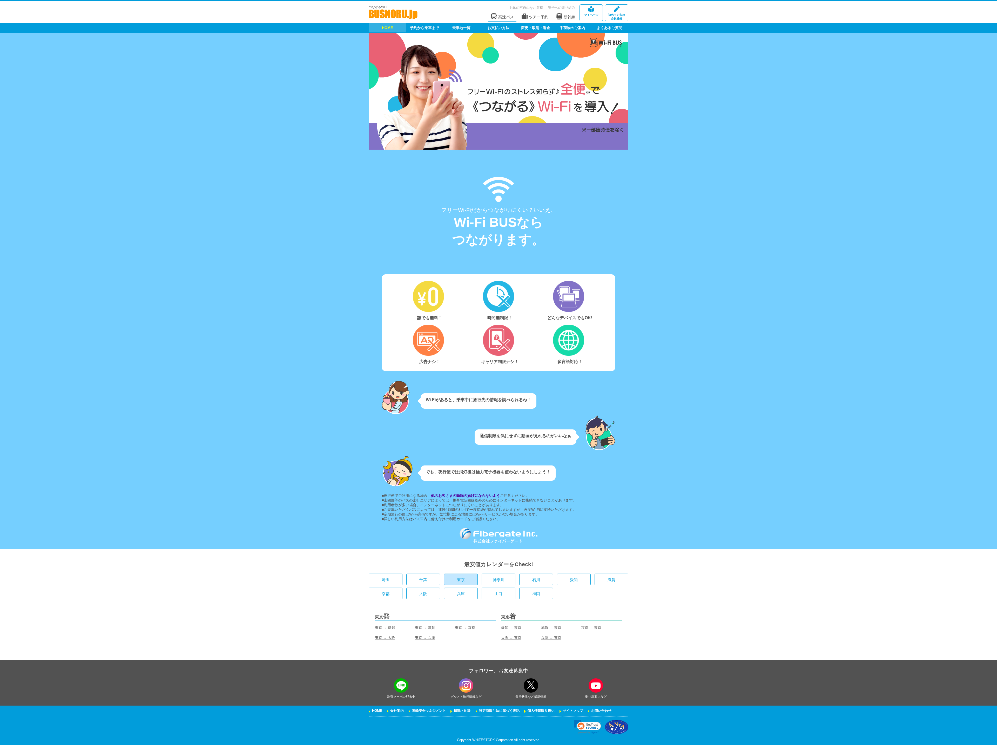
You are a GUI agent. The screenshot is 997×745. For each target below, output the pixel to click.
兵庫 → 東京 (551, 638)
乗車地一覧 (461, 28)
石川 (536, 579)
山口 (498, 593)
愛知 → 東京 (511, 627)
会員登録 (616, 16)
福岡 (536, 593)
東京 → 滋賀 (425, 627)
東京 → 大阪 (385, 638)
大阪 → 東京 (511, 638)
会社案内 (397, 711)
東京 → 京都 (465, 627)
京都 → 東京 (591, 627)
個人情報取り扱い (541, 711)
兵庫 (461, 593)
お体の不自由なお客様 (526, 8)
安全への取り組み (561, 8)
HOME (387, 28)
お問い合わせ (601, 711)
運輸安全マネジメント (429, 711)
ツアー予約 (538, 17)
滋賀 (611, 579)
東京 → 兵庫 (425, 638)
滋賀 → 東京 (551, 627)
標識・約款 (462, 711)
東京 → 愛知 (385, 627)
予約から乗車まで (424, 28)
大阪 (423, 593)
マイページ (591, 14)
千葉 (423, 579)
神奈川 (498, 579)
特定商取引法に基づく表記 (499, 711)
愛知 (574, 579)
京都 (385, 593)
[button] (587, 727)
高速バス (506, 17)
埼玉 (385, 579)
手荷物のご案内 (572, 28)
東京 (461, 579)
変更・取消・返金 (535, 28)
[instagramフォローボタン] (466, 685)
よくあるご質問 (609, 28)
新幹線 (569, 17)
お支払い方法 (498, 28)
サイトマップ (573, 711)
